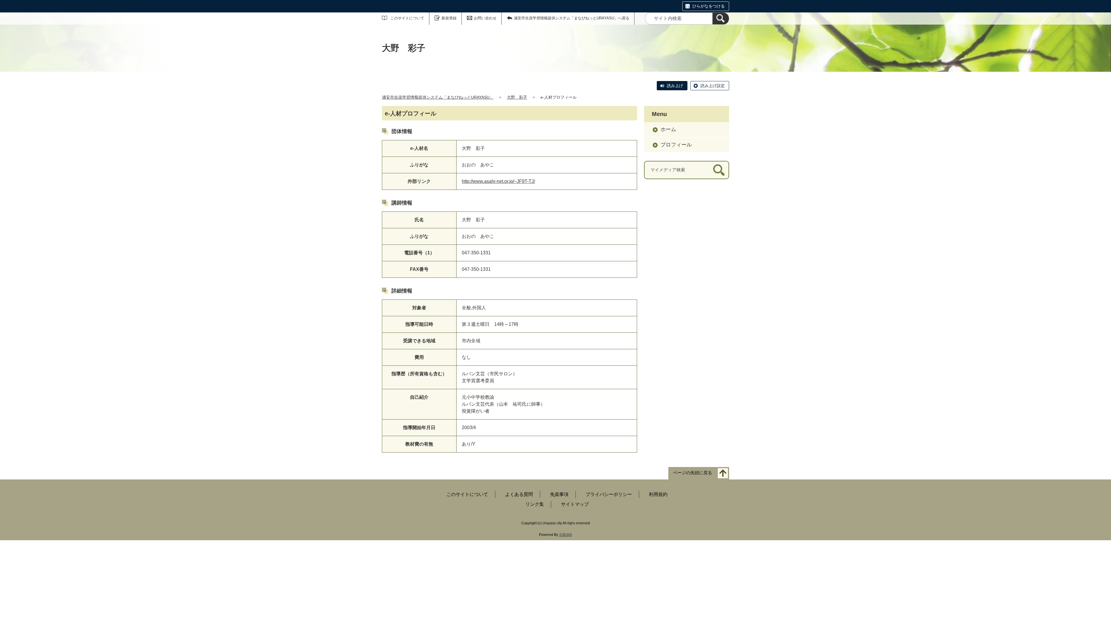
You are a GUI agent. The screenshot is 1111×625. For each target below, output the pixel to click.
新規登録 (449, 18)
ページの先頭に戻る (692, 472)
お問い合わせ (485, 18)
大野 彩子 (517, 97)
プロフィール (676, 145)
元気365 (565, 535)
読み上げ (675, 85)
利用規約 (658, 494)
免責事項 (559, 494)
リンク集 (534, 504)
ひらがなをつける (708, 6)
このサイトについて (407, 18)
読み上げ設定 (712, 85)
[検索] (720, 18)
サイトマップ (575, 504)
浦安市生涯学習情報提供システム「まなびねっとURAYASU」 (438, 97)
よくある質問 (519, 494)
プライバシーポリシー (609, 494)
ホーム (668, 129)
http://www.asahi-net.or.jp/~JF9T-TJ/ (498, 181)
